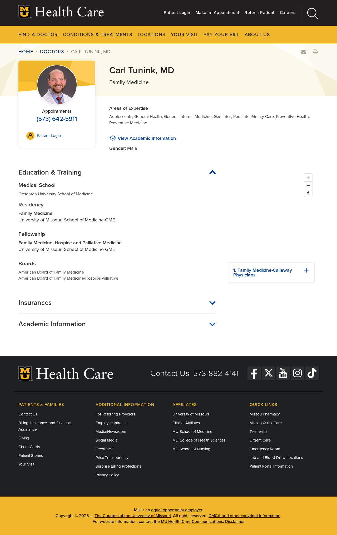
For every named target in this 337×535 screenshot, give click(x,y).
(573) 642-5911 (57, 119)
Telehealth (258, 431)
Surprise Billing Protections (118, 466)
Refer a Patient (260, 12)
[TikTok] (312, 373)
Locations (152, 34)
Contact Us (169, 373)
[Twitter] (268, 373)
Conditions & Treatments (97, 34)
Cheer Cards (29, 446)
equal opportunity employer (176, 510)
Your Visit (184, 34)
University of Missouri (190, 414)
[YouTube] (283, 373)
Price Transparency (112, 457)
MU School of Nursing (191, 449)
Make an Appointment (218, 12)
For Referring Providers (115, 414)
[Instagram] (297, 373)
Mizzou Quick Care (266, 422)
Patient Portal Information (271, 466)
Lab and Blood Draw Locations (276, 457)
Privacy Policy (107, 475)
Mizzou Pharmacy (265, 414)
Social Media (106, 440)
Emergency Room (265, 449)
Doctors (52, 52)
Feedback (104, 449)
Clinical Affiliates (186, 422)
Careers (287, 12)
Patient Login (177, 12)
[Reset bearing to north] (308, 193)
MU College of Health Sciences (198, 440)
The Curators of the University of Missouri (133, 515)
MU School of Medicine (192, 431)
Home (25, 52)
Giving (23, 438)
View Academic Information (147, 138)
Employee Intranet (111, 422)
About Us (257, 34)
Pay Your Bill (221, 34)
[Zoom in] (308, 177)
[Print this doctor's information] (315, 52)
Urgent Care (260, 440)
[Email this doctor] (303, 52)
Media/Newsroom (111, 431)
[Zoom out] (308, 185)
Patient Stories (30, 455)
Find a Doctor (38, 34)
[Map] (271, 214)
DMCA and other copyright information (244, 515)
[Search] (310, 13)
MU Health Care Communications (192, 521)
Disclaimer (235, 521)
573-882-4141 (216, 373)
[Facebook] (254, 373)
